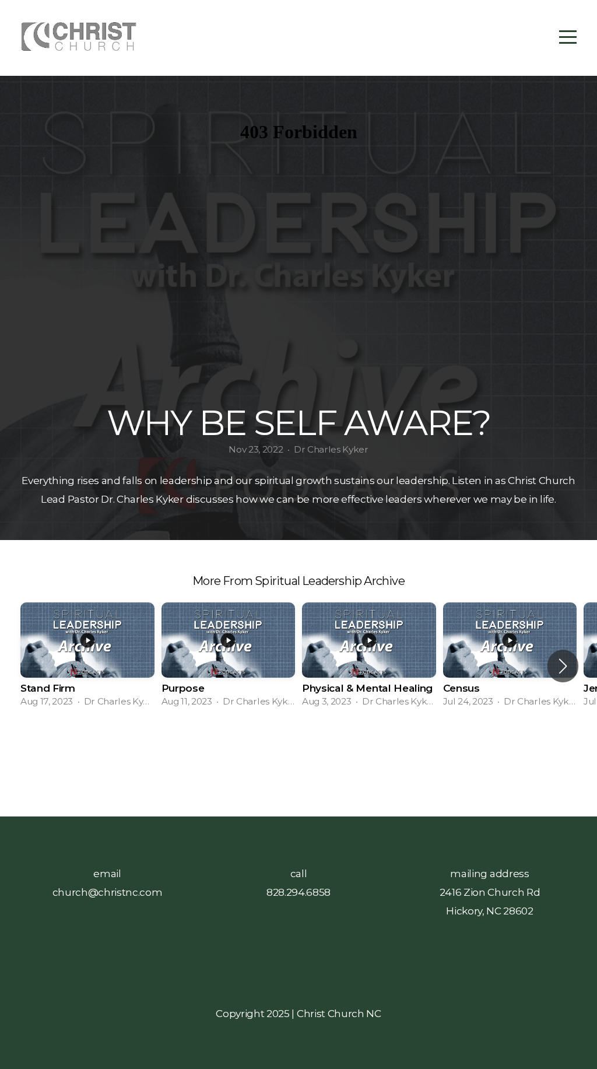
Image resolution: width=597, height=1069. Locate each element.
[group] (87, 658)
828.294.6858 (298, 892)
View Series (298, 762)
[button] (563, 666)
